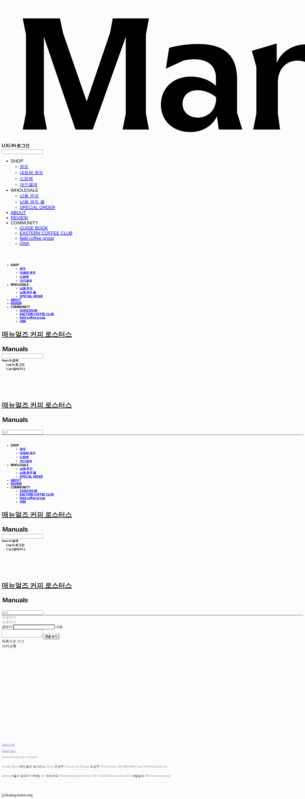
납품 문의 (29, 195)
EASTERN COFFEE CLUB (46, 233)
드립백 (26, 178)
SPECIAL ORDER (37, 207)
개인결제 (29, 184)
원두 (24, 166)
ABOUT (18, 212)
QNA (24, 243)
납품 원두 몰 (32, 201)
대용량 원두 (31, 172)
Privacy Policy (9, 751)
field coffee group (37, 238)
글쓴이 (7, 627)
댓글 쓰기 (51, 636)
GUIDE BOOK (34, 227)
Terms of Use (8, 744)
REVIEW (19, 217)
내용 (59, 627)
